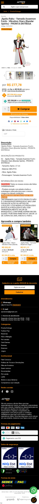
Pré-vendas (5, 340)
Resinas (4, 345)
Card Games (5, 342)
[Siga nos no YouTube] (7, 391)
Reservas (4, 334)
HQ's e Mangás (6, 337)
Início (5, 11)
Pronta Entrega (15, 11)
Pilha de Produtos (7, 365)
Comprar (25, 109)
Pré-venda (4, 374)
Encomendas (5, 371)
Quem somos (6, 368)
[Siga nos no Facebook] (2, 391)
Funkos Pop (5, 331)
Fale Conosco (6, 360)
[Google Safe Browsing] (21, 471)
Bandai (3, 16)
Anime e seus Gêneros (9, 380)
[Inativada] (9, 457)
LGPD (3, 377)
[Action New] (20, 2)
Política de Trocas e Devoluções (12, 363)
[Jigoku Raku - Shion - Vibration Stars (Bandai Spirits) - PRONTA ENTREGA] (10, 244)
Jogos (3, 351)
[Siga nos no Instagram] (12, 391)
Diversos (4, 348)
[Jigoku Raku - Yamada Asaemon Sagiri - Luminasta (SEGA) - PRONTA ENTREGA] (29, 244)
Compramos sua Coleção (10, 383)
